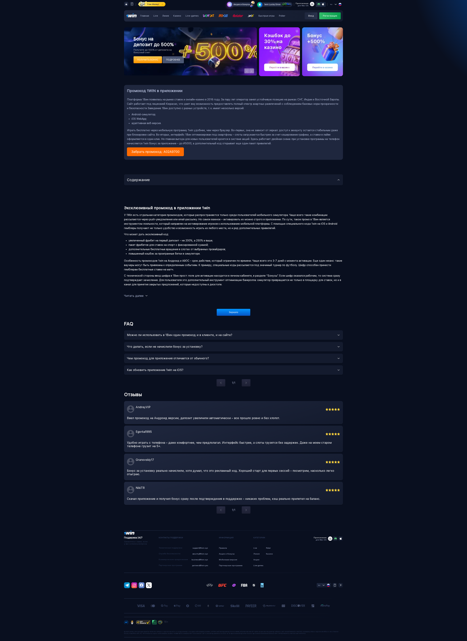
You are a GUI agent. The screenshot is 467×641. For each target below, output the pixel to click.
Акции (256, 559)
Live (155, 16)
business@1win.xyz (200, 559)
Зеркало (233, 312)
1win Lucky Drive (272, 4)
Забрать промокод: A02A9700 (155, 152)
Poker (282, 16)
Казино (177, 16)
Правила (223, 548)
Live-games (192, 16)
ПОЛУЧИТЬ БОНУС (147, 59)
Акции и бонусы (242, 4)
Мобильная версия (228, 559)
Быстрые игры (266, 16)
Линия (165, 16)
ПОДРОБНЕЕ (173, 59)
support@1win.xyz (200, 548)
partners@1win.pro (200, 565)
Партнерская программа (230, 565)
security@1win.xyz (200, 554)
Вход (311, 16)
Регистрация (330, 16)
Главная (144, 16)
